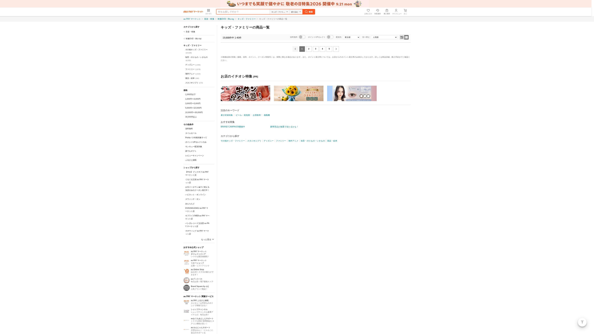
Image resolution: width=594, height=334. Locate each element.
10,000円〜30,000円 (194, 112)
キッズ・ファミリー (247, 19)
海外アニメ (192, 74)
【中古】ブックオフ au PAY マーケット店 (197, 173)
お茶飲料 (257, 115)
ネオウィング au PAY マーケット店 (197, 232)
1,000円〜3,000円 (192, 99)
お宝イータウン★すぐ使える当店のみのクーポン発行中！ (197, 188)
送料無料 (189, 129)
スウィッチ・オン (192, 199)
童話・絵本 (192, 78)
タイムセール (190, 133)
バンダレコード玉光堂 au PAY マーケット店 (197, 224)
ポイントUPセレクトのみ (196, 142)
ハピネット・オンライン (195, 195)
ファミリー (192, 69)
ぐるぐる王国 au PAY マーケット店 (197, 181)
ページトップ (582, 322)
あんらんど (190, 204)
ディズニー (192, 65)
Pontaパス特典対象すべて (196, 138)
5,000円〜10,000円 (193, 108)
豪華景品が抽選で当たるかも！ (284, 127)
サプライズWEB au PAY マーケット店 (197, 217)
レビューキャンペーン (194, 155)
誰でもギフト (190, 151)
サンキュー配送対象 (193, 147)
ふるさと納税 (190, 160)
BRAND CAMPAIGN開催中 (233, 127)
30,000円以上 (191, 117)
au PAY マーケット (192, 19)
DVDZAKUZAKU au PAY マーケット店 (196, 209)
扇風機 (267, 115)
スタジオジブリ (194, 83)
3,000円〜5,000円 (192, 103)
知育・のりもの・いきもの (196, 58)
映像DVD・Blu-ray (226, 19)
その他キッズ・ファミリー (196, 51)
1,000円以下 (190, 94)
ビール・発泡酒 (243, 115)
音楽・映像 (209, 19)
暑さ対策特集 (227, 115)
